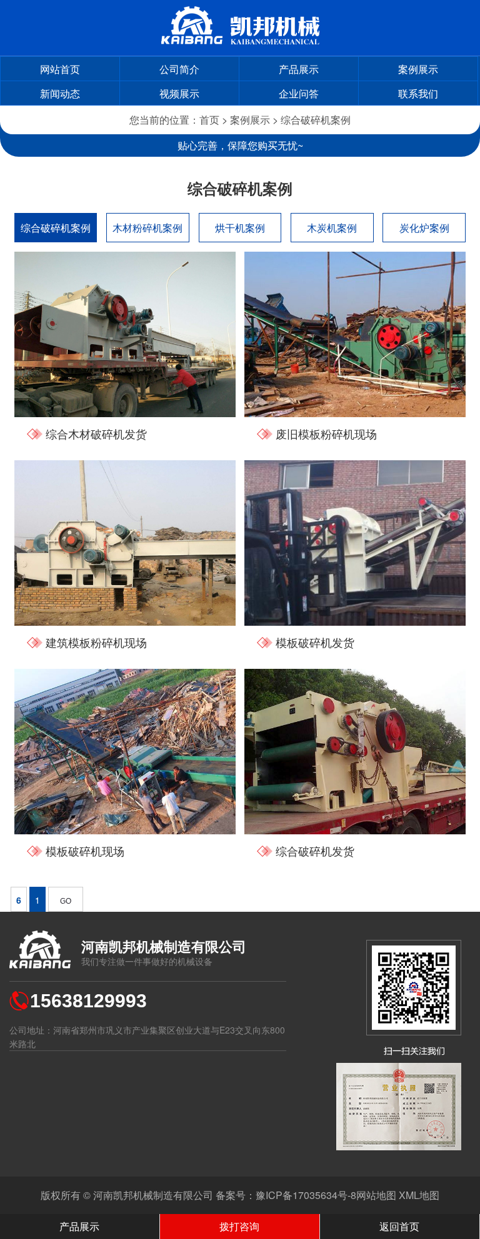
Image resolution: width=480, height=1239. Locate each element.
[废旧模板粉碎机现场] (355, 334)
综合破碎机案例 (316, 119)
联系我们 (418, 93)
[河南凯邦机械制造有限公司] (240, 40)
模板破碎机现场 (85, 850)
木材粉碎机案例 (147, 227)
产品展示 (299, 69)
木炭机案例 (332, 227)
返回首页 (399, 1226)
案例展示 (418, 69)
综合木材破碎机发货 (96, 433)
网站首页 (60, 69)
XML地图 (419, 1195)
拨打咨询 (239, 1226)
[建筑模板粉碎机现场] (125, 543)
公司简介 (179, 69)
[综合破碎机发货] (355, 751)
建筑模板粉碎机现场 (96, 642)
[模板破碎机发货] (355, 543)
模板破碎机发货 (315, 642)
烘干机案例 (240, 227)
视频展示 (179, 93)
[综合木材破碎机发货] (125, 334)
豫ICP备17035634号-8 (306, 1195)
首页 (209, 119)
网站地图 (376, 1195)
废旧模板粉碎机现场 (326, 433)
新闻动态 (60, 93)
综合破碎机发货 (315, 850)
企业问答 (299, 93)
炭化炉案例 (424, 227)
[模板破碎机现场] (125, 751)
